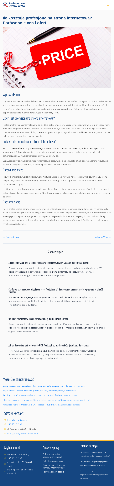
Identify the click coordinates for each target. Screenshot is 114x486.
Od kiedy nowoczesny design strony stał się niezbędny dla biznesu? (39, 318)
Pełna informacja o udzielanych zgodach (52, 455)
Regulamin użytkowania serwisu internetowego (54, 466)
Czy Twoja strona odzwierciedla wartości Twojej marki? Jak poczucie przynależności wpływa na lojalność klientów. (55, 290)
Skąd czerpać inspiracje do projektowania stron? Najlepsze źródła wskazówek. (94, 474)
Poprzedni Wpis (12, 237)
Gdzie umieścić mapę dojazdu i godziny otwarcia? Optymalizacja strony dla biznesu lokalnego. (44, 385)
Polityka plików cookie (53, 471)
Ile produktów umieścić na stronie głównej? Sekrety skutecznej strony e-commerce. (39, 390)
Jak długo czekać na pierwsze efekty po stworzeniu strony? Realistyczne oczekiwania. (40, 395)
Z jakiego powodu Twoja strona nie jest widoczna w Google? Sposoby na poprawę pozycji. (49, 262)
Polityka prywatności (53, 460)
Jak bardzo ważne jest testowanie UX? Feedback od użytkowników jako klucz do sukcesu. (49, 345)
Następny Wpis (102, 237)
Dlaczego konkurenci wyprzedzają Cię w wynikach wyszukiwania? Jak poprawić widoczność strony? (46, 400)
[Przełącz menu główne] (108, 5)
